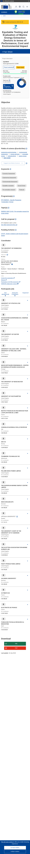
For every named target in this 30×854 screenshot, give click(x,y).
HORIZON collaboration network (11, 284)
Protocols (21, 189)
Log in (16, 6)
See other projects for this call (9, 224)
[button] (19, 6)
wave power (7, 158)
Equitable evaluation (8, 185)
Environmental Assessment (10, 181)
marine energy (23, 156)
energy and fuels (15, 154)
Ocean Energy (21, 185)
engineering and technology (8, 152)
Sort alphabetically (5, 293)
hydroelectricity (12, 156)
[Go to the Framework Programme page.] (15, 27)
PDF (16, 648)
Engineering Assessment (9, 177)
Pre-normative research (9, 189)
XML (16, 643)
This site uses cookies (7, 842)
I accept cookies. (15, 847)
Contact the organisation (9, 278)
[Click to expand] (27, 300)
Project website (8, 68)
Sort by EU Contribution (15, 293)
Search (23, 6)
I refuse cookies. (15, 851)
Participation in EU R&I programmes (12, 282)
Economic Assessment (9, 173)
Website (5, 280)
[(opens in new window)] (6, 6)
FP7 (4, 16)
